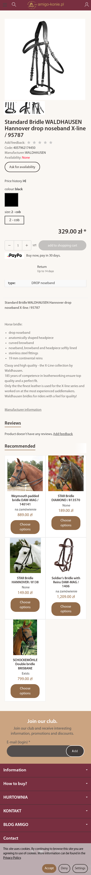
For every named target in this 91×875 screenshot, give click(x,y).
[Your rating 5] (51, 143)
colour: (14, 189)
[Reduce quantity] (26, 245)
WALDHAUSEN (35, 153)
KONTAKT (12, 811)
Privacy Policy (12, 858)
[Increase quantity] (9, 245)
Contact (10, 838)
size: (13, 212)
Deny (64, 868)
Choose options (25, 527)
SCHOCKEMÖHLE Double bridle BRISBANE (25, 664)
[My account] (87, 5)
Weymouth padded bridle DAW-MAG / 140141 (25, 500)
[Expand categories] (5, 5)
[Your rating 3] (40, 143)
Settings (80, 868)
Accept (49, 868)
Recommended (20, 446)
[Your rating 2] (34, 143)
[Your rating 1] (29, 143)
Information (14, 770)
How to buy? (15, 784)
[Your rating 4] (45, 143)
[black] (11, 200)
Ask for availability (22, 167)
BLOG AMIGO (15, 825)
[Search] (14, 5)
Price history (14, 181)
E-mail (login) (17, 742)
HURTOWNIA (15, 797)
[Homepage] (45, 5)
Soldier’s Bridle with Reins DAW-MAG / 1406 (66, 582)
